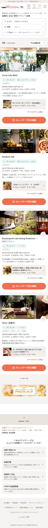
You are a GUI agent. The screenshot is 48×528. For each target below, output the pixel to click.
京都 (30, 430)
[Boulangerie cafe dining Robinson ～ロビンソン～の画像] (24, 223)
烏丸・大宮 (38, 430)
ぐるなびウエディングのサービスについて (24, 512)
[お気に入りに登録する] (43, 71)
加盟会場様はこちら (26, 507)
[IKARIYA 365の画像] (24, 141)
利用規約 (15, 503)
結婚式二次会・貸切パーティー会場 (14, 430)
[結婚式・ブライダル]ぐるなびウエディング (16, 428)
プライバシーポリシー (36, 503)
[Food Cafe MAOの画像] (24, 59)
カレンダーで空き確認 (26, 120)
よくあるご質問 (24, 517)
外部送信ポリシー (11, 507)
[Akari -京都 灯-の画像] (24, 307)
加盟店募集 (39, 507)
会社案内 (7, 503)
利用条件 (23, 503)
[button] (24, 452)
